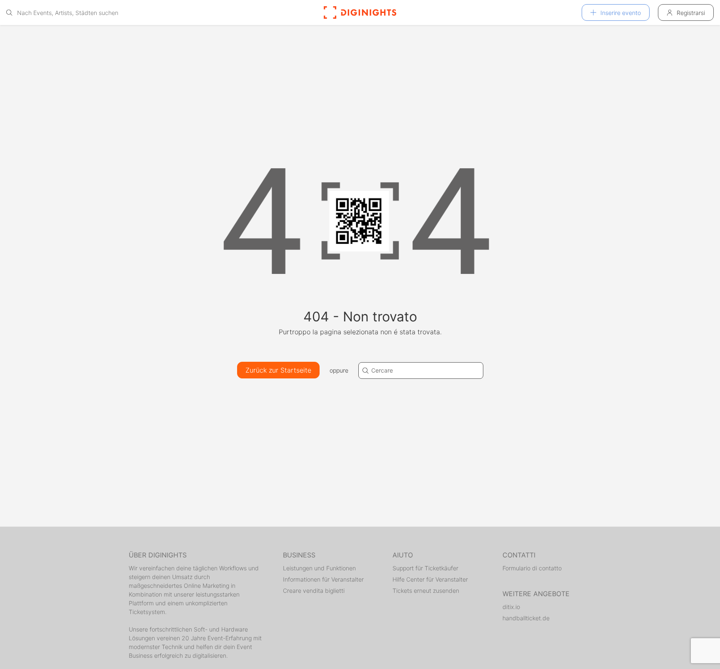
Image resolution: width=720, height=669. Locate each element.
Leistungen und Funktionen (319, 568)
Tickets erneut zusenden (425, 590)
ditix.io (511, 606)
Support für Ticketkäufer (425, 568)
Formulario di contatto (532, 568)
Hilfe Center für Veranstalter (430, 579)
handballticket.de (526, 618)
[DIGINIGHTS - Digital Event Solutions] (360, 12)
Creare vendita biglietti (314, 590)
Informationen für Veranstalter (323, 579)
